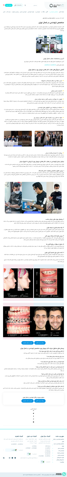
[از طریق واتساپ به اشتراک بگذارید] (33, 410)
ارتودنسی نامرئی (61, 455)
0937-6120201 (47, 446)
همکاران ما (62, 462)
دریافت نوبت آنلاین (40, 343)
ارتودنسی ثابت (61, 450)
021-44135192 (34, 448)
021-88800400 (19, 5)
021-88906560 (41, 456)
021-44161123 (28, 448)
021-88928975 (47, 452)
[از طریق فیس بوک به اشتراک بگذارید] (33, 416)
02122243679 (53, 65)
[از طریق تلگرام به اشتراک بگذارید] (33, 422)
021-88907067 (47, 454)
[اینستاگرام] (9, 458)
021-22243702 (20, 444)
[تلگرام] (12, 458)
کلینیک (45, 436)
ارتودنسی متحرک (60, 453)
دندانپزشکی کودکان (60, 460)
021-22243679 (13, 444)
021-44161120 (34, 446)
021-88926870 (47, 456)
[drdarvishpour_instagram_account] (3, 5)
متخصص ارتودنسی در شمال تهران (58, 440)
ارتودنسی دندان (61, 448)
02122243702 (47, 65)
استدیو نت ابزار (26, 474)
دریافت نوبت (9, 5)
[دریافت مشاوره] (64, 474)
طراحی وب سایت (36, 474)
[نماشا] (6, 458)
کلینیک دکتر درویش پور (60, 18)
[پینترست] (15, 458)
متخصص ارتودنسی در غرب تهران (59, 445)
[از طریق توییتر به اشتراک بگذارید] (33, 413)
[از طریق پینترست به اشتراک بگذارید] (33, 419)
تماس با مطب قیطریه (27, 343)
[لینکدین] (4, 458)
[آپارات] (18, 458)
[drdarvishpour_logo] (56, 5)
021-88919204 (47, 448)
